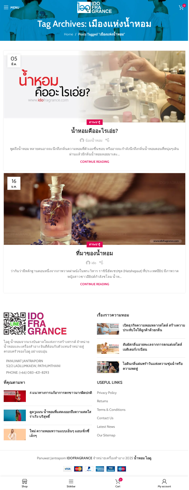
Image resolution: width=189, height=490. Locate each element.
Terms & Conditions (111, 409)
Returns (102, 401)
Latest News (106, 426)
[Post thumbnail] (108, 329)
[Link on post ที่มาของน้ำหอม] (94, 209)
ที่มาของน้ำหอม (94, 253)
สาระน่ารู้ (94, 122)
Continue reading (94, 161)
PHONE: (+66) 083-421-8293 (27, 372)
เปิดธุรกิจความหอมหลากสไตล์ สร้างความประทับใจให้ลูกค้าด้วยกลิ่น (154, 327)
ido (94, 263)
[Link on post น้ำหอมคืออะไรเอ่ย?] (94, 86)
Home (68, 34)
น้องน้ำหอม (93, 140)
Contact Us (105, 418)
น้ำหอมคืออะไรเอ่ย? (94, 131)
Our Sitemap (106, 435)
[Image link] (35, 323)
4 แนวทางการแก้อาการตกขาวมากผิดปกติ (61, 392)
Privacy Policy (107, 392)
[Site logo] (94, 7)
